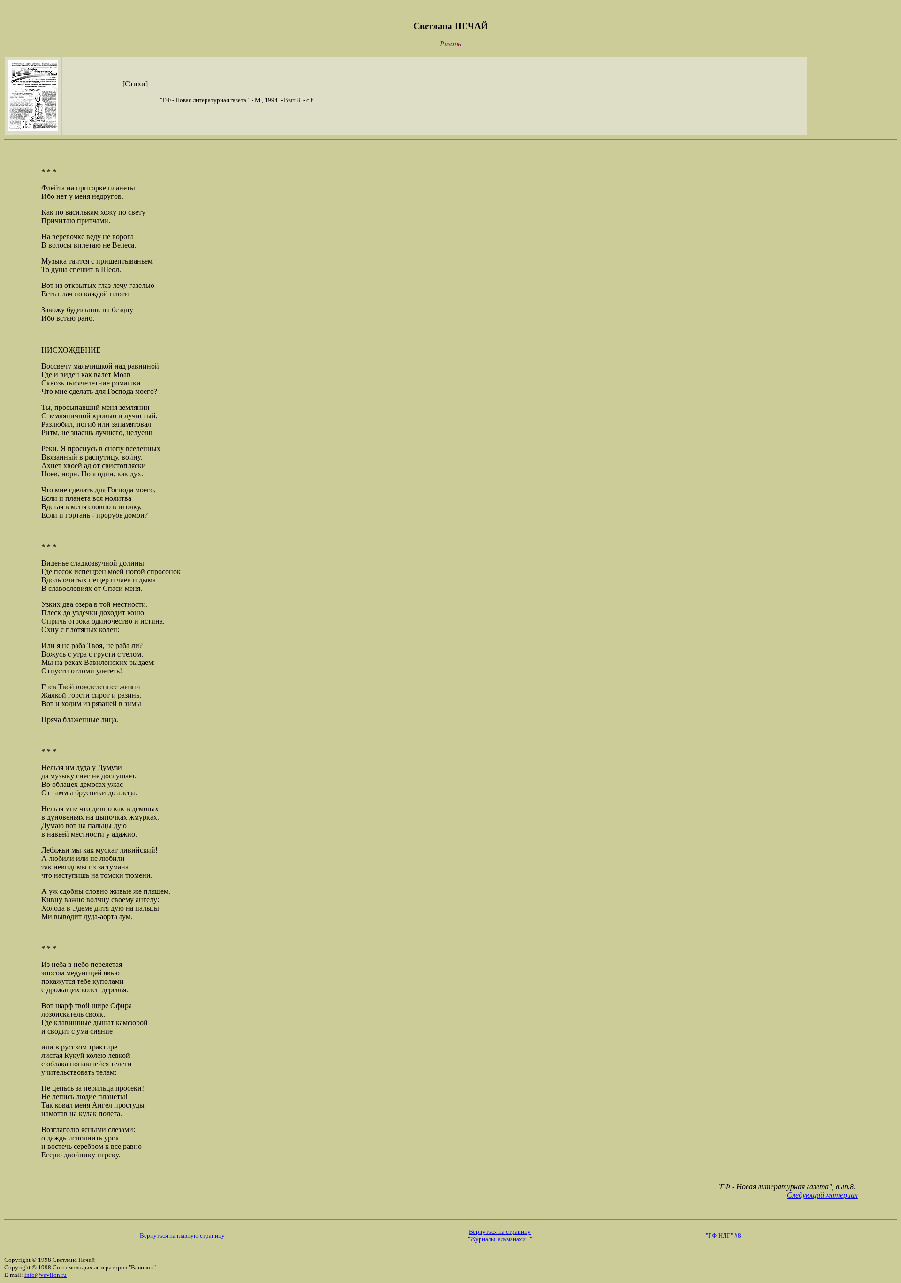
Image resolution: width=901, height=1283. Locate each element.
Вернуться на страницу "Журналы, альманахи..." (500, 1235)
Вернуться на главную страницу (182, 1235)
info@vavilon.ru (45, 1274)
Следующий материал (822, 1195)
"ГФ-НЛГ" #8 (723, 1235)
